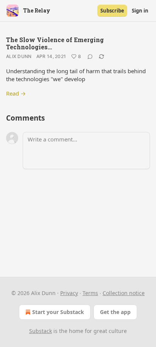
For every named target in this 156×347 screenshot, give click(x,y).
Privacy (69, 293)
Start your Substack (58, 312)
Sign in (140, 10)
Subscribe (112, 10)
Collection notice (124, 293)
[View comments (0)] (90, 56)
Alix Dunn (19, 56)
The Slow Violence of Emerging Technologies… (55, 43)
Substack (40, 330)
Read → (16, 93)
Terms (90, 293)
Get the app (115, 312)
